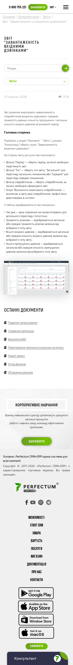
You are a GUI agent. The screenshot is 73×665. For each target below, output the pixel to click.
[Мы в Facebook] (26, 502)
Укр (52, 7)
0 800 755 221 (17, 7)
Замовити (38, 7)
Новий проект (16, 355)
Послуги (36, 549)
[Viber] (40, 502)
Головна (8, 456)
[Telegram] (48, 502)
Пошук (65, 68)
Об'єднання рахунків (20, 372)
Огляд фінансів (17, 364)
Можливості (36, 518)
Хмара (36, 533)
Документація (36, 565)
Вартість (36, 541)
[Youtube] (32, 502)
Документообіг (17, 339)
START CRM (36, 525)
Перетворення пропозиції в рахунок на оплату (36, 347)
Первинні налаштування (22, 322)
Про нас (37, 572)
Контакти (36, 580)
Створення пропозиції (21, 330)
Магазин (36, 557)
